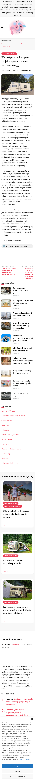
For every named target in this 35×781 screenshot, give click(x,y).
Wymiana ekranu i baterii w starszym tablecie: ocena (23, 314)
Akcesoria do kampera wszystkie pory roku (13, 562)
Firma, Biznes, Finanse (10, 435)
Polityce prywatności (24, 759)
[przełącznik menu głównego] (2, 27)
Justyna (8, 70)
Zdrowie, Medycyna (9, 463)
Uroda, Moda (6, 458)
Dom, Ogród (6, 425)
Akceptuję (17, 766)
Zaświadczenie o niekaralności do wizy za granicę (22, 290)
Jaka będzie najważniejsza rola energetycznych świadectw (17, 712)
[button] (32, 719)
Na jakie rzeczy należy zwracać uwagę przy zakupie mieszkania (19, 702)
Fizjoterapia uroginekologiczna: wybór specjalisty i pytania (23, 338)
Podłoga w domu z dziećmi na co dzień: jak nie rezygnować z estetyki (23, 360)
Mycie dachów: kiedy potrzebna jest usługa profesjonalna (21, 325)
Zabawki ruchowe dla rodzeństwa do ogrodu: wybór (22, 383)
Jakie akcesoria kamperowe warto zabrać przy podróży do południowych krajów (17, 610)
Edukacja (5, 430)
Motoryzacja (6, 439)
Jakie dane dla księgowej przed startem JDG (22, 349)
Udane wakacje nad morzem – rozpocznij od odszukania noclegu (17, 514)
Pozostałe (5, 444)
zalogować (14, 644)
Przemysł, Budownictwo (11, 449)
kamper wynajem (8, 143)
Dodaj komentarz (26, 70)
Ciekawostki (6, 420)
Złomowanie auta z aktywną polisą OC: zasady (23, 394)
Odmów (17, 771)
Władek (9, 709)
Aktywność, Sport (9, 53)
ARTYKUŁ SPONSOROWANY (13, 416)
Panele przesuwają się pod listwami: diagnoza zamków (23, 303)
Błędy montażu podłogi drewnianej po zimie (22, 371)
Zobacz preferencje (17, 776)
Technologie (6, 453)
